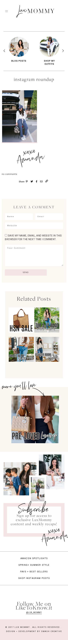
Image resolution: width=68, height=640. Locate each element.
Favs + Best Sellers (34, 571)
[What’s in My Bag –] (21, 361)
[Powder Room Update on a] (46, 361)
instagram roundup (34, 79)
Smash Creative (51, 631)
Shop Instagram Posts (34, 578)
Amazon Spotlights (34, 558)
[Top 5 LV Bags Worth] (46, 332)
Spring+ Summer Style (34, 565)
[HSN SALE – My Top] (21, 332)
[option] (18, 49)
